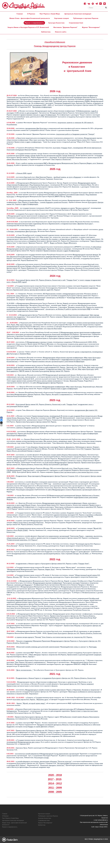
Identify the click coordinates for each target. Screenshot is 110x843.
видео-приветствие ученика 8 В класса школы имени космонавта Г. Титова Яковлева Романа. (47, 381)
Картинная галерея (61, 18)
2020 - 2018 (55, 775)
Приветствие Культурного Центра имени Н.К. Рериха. (36, 422)
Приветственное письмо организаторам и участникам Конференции (58, 361)
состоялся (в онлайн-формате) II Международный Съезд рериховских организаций (47, 754)
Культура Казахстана (56, 23)
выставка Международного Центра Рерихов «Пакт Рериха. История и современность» (40, 394)
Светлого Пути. (22, 748)
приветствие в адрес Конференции (84, 433)
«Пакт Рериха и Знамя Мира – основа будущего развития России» (42, 202)
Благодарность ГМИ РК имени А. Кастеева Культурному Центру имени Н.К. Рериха (38, 371)
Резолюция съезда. (41, 757)
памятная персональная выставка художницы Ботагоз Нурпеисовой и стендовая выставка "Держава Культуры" (50, 223)
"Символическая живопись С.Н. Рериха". (22, 540)
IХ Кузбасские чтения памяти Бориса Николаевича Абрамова (63, 455)
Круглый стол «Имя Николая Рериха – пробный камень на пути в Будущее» (53, 177)
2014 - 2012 (55, 783)
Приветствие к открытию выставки (84, 711)
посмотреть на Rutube (55, 297)
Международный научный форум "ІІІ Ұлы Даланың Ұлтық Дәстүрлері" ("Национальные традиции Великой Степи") (54, 255)
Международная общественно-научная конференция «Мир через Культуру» (72, 357)
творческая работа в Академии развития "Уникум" (75, 134)
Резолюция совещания (25, 489)
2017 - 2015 (54, 779)
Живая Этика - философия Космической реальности (29, 18)
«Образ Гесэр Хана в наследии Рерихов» (28, 522)
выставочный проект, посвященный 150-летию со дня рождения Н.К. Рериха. (36, 367)
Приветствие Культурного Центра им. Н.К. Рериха (34, 717)
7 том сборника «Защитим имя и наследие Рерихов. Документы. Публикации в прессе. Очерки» (62, 447)
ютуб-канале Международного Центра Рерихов (62, 462)
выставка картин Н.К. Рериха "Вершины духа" (31, 699)
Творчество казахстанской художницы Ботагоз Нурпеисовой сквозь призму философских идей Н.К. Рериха (52, 289)
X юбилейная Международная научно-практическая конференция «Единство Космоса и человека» (54, 248)
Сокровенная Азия (76, 23)
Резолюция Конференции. (17, 435)
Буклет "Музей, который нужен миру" (31, 703)
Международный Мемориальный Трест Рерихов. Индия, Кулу (30, 569)
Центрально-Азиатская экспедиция (77, 14)
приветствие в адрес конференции (64, 388)
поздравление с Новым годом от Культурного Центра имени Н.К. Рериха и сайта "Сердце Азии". (53, 563)
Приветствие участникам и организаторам (78, 346)
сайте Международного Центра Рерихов (47, 383)
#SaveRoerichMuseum (54, 42)
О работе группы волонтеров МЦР (77, 309)
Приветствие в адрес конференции (27, 142)
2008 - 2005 (55, 791)
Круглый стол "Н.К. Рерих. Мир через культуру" (84, 367)
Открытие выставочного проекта (26, 369)
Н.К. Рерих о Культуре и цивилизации (30, 297)
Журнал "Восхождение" (91, 27)
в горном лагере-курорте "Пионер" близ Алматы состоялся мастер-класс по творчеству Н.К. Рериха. (54, 637)
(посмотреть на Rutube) (55, 309)
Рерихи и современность (34, 23)
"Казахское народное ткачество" (52, 765)
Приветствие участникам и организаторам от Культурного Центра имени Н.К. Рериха (46, 338)
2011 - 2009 (55, 787)
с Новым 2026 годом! (24, 173)
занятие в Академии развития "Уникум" (31, 427)
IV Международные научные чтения (38, 342)
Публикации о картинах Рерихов (85, 18)
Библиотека (45, 32)
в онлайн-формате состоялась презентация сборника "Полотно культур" (44, 761)
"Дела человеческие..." (24, 670)
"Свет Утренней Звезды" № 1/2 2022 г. (51, 553)
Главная (20, 14)
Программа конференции (42, 107)
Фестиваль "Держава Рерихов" (65, 27)
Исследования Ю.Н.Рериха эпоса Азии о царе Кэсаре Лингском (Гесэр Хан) (67, 618)
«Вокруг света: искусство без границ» (43, 239)
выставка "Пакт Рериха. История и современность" (26, 662)
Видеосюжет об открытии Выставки (48, 328)
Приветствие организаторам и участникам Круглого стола (76, 472)
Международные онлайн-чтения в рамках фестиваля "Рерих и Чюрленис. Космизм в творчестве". (62, 690)
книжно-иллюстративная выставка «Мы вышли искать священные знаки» (44, 441)
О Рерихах (31, 14)
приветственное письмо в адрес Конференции (38, 115)
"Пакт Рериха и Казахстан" (61, 159)
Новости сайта (60, 32)
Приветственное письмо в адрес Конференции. (62, 251)
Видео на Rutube (56, 243)
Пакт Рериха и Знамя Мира (50, 14)
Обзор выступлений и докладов (55, 464)
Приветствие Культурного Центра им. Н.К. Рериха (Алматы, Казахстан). (74, 633)
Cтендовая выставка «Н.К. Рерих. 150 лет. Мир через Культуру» (70, 369)
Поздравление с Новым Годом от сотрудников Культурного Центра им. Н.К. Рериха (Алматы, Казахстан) (56, 678)
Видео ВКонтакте (70, 243)
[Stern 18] (23, 5)
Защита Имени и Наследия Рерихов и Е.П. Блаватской (28, 27)
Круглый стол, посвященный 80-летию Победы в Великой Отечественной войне (53, 265)
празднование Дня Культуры (36, 128)
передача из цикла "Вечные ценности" (75, 208)
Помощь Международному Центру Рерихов (55, 46)
